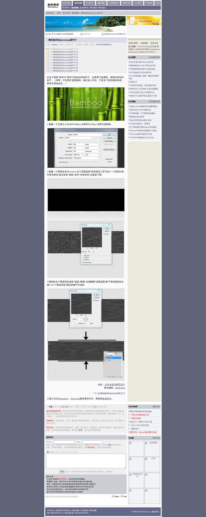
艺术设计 (89, 3)
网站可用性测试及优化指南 (141, 411)
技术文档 (78, 3)
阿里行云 (133, 82)
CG (154, 52)
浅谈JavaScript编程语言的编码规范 (143, 106)
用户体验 (145, 49)
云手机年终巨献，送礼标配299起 (143, 85)
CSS (139, 46)
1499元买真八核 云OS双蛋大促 (142, 92)
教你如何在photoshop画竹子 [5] (65, 60)
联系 (80, 430)
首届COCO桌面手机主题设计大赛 (143, 96)
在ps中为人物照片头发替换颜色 (60, 34)
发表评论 (106, 398)
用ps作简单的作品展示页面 (140, 120)
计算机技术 (113, 3)
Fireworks (75, 398)
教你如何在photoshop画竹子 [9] (65, 71)
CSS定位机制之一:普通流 (140, 124)
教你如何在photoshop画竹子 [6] (65, 63)
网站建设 (102, 8)
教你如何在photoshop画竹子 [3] (65, 54)
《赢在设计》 (135, 429)
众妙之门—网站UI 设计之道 (141, 422)
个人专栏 (137, 3)
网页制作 (66, 8)
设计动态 (66, 3)
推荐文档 (154, 43)
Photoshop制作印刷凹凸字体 (141, 134)
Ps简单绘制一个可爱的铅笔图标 (142, 113)
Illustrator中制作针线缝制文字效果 (143, 131)
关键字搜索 (133, 43)
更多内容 (156, 407)
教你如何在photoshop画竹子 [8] (65, 68)
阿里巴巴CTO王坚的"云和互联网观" (144, 89)
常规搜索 (144, 43)
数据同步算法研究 (137, 117)
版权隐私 (76, 510)
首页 (59, 13)
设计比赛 (152, 46)
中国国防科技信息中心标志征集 (142, 69)
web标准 (137, 49)
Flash (147, 52)
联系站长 (67, 510)
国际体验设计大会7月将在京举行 (143, 65)
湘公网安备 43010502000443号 (77, 513)
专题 (157, 3)
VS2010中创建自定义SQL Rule (142, 137)
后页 (63, 407)
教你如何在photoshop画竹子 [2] (65, 52)
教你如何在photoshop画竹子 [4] (65, 57)
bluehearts (120, 388)
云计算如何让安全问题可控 (141, 72)
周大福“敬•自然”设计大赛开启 (142, 62)
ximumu (55, 45)
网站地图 (93, 510)
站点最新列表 (154, 57)
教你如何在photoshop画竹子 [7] (65, 65)
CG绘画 (149, 3)
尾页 (67, 407)
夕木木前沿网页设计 (103, 45)
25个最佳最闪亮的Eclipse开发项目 (143, 127)
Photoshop (63, 398)
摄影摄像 (101, 3)
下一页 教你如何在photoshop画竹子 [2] (110, 393)
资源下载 (126, 3)
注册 (109, 445)
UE (150, 49)
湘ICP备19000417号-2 (55, 513)
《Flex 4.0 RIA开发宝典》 (140, 425)
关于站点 (50, 510)
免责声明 (59, 510)
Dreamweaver (133, 52)
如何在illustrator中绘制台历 (114, 34)
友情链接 (84, 510)
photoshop (156, 49)
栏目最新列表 (154, 101)
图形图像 (75, 13)
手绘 (151, 52)
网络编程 (93, 8)
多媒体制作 (84, 8)
